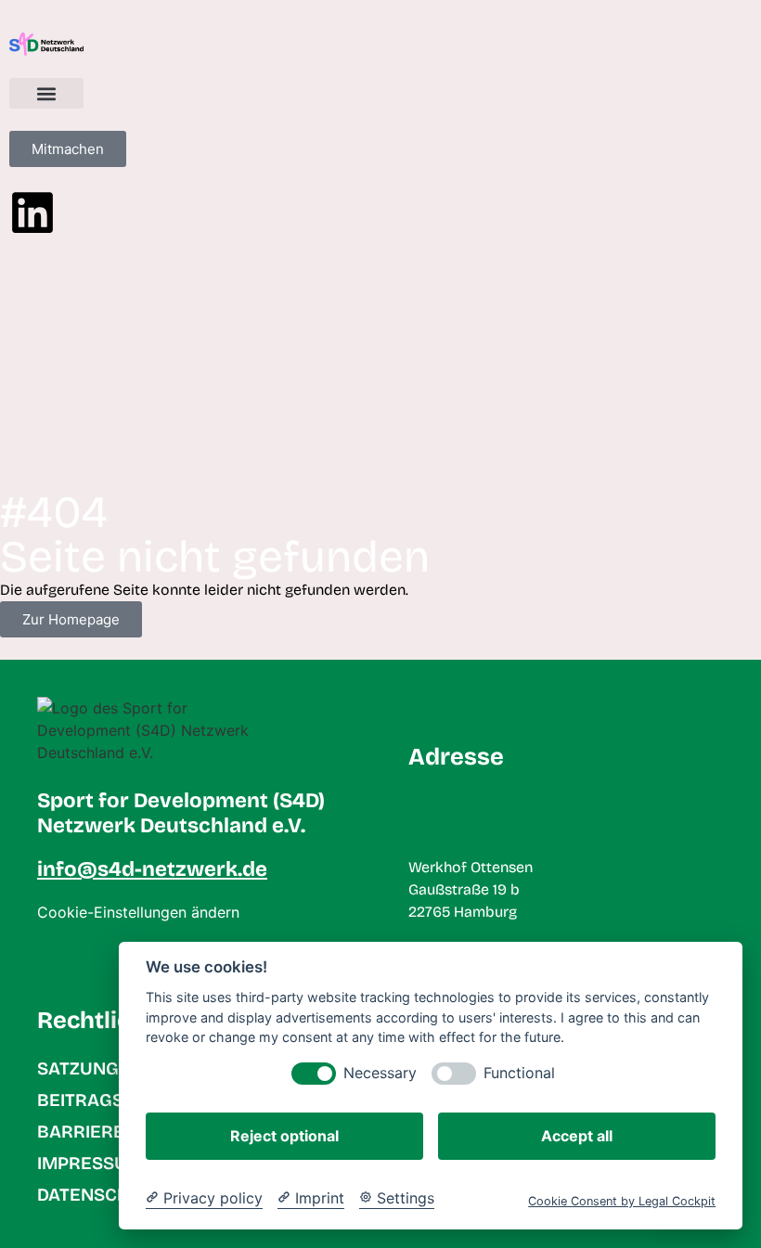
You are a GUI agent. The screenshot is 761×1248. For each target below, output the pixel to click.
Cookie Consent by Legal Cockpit (622, 1201)
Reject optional (284, 1135)
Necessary (380, 1073)
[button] (46, 93)
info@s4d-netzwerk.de (152, 868)
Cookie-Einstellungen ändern (138, 912)
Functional (519, 1073)
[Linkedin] (32, 212)
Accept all (577, 1135)
